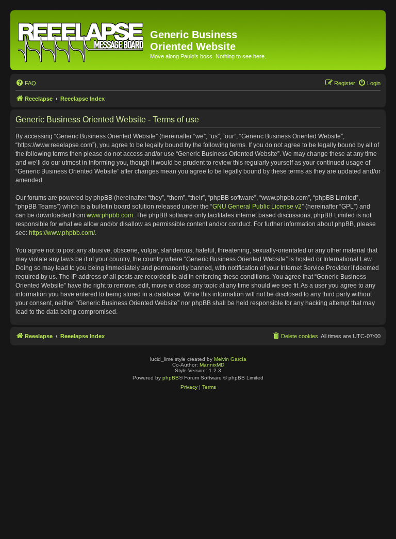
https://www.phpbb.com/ (62, 232)
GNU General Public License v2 (257, 206)
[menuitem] (25, 83)
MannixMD (212, 365)
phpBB (170, 378)
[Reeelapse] (81, 40)
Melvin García (230, 359)
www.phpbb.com (110, 215)
